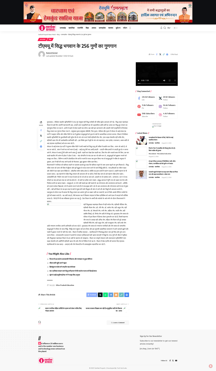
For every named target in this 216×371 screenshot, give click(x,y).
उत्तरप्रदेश (42, 39)
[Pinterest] (146, 106)
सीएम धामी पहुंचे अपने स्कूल (58, 263)
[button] (130, 28)
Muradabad (152, 154)
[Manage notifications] (211, 366)
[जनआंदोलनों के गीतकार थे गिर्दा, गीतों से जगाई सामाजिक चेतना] (141, 140)
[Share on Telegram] (110, 295)
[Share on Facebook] (156, 54)
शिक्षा (50, 39)
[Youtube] (146, 115)
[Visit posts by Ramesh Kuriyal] (41, 54)
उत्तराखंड (151, 143)
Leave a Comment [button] (119, 322)
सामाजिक (157, 143)
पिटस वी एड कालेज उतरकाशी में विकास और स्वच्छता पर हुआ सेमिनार (71, 259)
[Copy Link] (163, 54)
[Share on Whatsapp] (105, 295)
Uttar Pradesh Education (65, 285)
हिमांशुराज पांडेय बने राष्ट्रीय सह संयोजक (62, 267)
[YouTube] (176, 360)
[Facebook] (146, 98)
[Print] (167, 54)
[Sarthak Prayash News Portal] (47, 28)
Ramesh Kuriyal (51, 53)
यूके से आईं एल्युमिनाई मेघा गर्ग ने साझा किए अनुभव (65, 275)
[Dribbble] (167, 115)
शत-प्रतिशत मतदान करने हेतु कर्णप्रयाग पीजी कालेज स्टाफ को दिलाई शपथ (73, 271)
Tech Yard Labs (122, 368)
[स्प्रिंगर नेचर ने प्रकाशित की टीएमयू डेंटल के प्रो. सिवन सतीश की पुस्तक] (141, 151)
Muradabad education (164, 154)
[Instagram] (167, 106)
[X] (167, 98)
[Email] (116, 295)
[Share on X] (160, 54)
